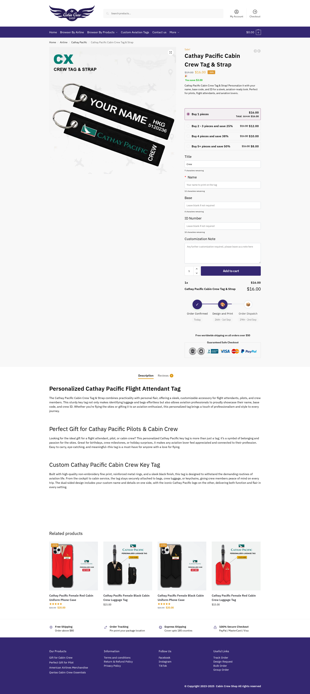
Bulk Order (220, 665)
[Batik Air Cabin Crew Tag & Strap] (255, 51)
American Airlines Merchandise (68, 667)
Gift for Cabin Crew (61, 657)
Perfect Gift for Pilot (61, 662)
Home (52, 42)
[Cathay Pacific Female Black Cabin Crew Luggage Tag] (127, 566)
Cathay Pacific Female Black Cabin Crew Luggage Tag (126, 598)
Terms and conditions (117, 657)
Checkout (255, 16)
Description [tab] (145, 375)
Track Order (220, 657)
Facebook (164, 657)
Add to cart (231, 271)
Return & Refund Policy (118, 661)
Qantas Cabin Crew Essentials (67, 672)
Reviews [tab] (165, 375)
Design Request (223, 661)
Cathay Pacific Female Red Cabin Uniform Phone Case (71, 598)
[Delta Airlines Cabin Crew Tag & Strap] (259, 51)
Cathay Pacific (79, 42)
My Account (236, 16)
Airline (64, 42)
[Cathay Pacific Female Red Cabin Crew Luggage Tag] (236, 566)
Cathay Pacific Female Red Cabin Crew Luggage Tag (234, 598)
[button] (253, 32)
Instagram (165, 661)
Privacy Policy (112, 665)
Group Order (221, 669)
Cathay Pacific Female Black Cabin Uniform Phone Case (181, 598)
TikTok (163, 665)
